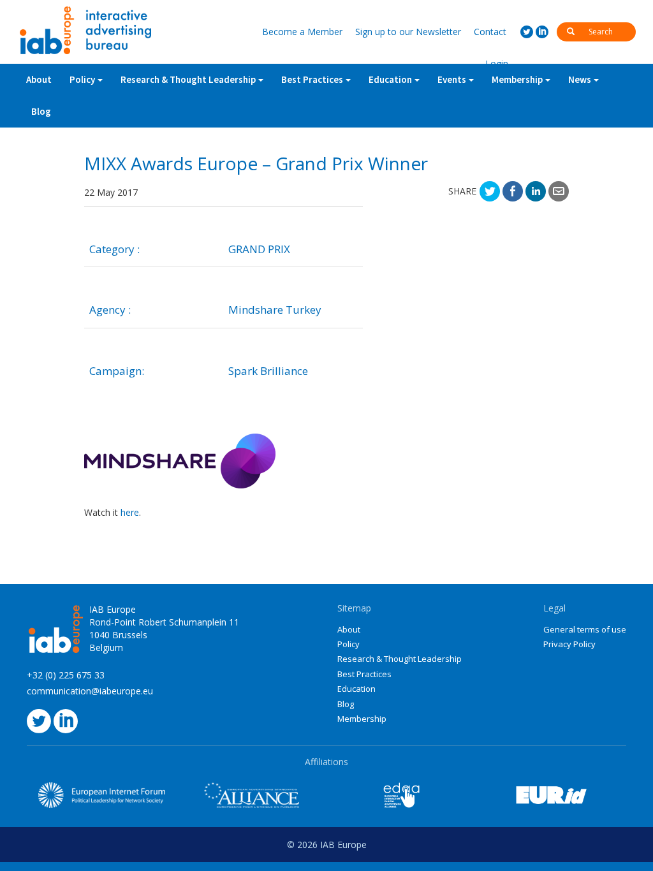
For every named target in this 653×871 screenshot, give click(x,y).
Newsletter (408, 32)
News (579, 79)
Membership (517, 79)
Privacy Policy (569, 644)
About (39, 79)
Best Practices (364, 674)
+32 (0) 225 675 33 (66, 675)
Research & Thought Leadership (188, 79)
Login (496, 63)
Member (302, 32)
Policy (82, 79)
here (130, 512)
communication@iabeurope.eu (90, 691)
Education (356, 688)
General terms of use (584, 629)
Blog (41, 111)
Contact (490, 32)
